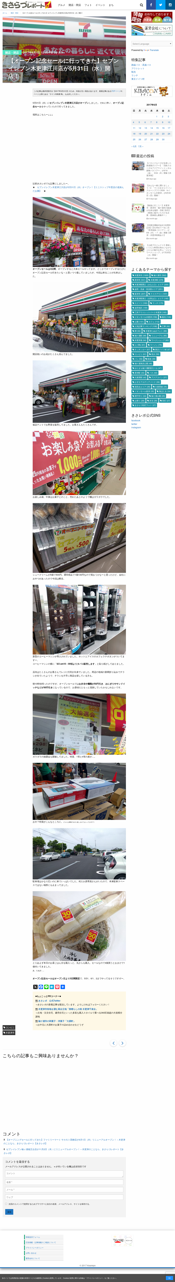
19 (140, 133)
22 (157, 133)
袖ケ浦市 (160, 275)
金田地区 (141, 307)
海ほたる (165, 391)
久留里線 (161, 386)
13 (146, 127)
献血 (151, 358)
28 (151, 139)
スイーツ (141, 303)
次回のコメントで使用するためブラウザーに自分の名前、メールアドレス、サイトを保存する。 (50, 1204)
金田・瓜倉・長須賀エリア (149, 289)
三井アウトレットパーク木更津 (151, 312)
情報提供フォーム (33, 1237)
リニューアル (159, 335)
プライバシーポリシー (94, 1278)
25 (134, 139)
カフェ (154, 321)
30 (163, 139)
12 (140, 127)
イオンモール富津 (144, 391)
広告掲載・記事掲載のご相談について (41, 1242)
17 (169, 127)
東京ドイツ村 (138, 78)
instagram (136, 427)
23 (163, 133)
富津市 (140, 293)
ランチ (134, 75)
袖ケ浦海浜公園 (143, 363)
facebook (135, 420)
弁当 (153, 400)
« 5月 (134, 146)
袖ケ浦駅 (140, 335)
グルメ (61, 5)
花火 (155, 354)
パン (139, 358)
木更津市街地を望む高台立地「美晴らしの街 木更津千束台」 (68, 1009)
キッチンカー (142, 349)
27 (146, 139)
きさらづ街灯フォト (145, 405)
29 (157, 139)
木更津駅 (157, 279)
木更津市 (10, 1032)
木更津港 (140, 340)
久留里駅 (140, 377)
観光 (133, 71)
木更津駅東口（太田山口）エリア (152, 298)
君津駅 (140, 372)
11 (134, 127)
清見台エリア (142, 386)
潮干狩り (140, 396)
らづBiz (140, 344)
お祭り (140, 400)
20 (146, 133)
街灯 (166, 400)
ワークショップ (160, 340)
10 (169, 122)
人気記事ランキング (146, 326)
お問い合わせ (31, 1253)
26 (140, 139)
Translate (154, 50)
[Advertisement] (74, 1095)
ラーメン (156, 344)
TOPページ (116, 91)
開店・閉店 (75, 5)
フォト (88, 5)
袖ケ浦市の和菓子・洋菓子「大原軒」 (56, 1021)
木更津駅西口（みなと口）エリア (152, 284)
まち (111, 5)
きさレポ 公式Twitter (49, 1000)
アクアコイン (159, 377)
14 (151, 127)
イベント (100, 5)
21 (151, 133)
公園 (139, 321)
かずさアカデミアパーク (147, 382)
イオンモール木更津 (146, 317)
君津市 (140, 279)
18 (134, 133)
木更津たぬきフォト (156, 331)
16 (163, 127)
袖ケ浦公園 (158, 396)
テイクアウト (159, 293)
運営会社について (33, 1258)
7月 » (140, 146)
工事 (166, 326)
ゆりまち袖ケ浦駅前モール (148, 368)
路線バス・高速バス (141, 64)
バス (153, 372)
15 (157, 127)
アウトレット (138, 68)
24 (169, 133)
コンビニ (10, 1027)
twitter (134, 424)
